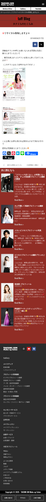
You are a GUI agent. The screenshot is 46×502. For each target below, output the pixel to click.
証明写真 (6, 419)
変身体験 (6, 367)
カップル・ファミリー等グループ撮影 (16, 402)
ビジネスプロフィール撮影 (12, 377)
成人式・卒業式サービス (12, 413)
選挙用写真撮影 (8, 389)
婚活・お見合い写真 (10, 391)
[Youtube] (29, 349)
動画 (4, 463)
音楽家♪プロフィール (23, 284)
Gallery (6, 358)
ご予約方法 (7, 478)
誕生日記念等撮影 (9, 399)
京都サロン (7, 454)
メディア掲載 (8, 469)
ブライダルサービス (10, 416)
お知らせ (6, 475)
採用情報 (6, 483)
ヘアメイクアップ (9, 370)
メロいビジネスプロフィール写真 (28, 230)
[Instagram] (24, 349)
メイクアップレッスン (11, 427)
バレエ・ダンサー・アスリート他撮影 (16, 386)
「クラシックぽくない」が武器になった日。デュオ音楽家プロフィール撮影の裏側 (30, 177)
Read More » (19, 200)
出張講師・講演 (8, 440)
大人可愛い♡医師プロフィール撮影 (29, 206)
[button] (43, 4)
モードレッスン (8, 430)
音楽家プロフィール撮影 (12, 380)
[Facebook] (34, 349)
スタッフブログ (12, 12)
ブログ (5, 466)
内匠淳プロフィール (10, 446)
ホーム (3, 12)
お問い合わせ (8, 481)
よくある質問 (8, 461)
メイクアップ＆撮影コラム (12, 472)
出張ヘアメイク (8, 437)
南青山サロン (8, 457)
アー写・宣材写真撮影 (11, 383)
